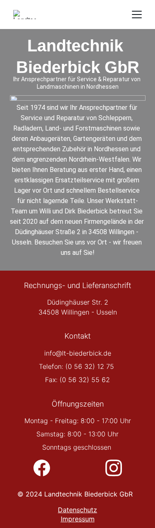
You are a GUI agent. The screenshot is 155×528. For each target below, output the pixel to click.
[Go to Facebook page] (45, 468)
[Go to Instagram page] (113, 468)
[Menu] (137, 14)
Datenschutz (77, 510)
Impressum (78, 519)
